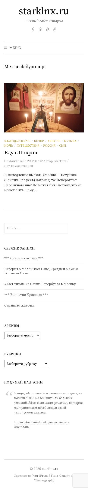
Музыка (70, 141)
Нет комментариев (18, 166)
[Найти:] (80, 47)
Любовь (53, 141)
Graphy (64, 476)
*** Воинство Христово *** (26, 295)
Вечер (39, 141)
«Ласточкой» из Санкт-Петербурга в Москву (40, 284)
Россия (49, 145)
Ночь (8, 145)
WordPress (40, 476)
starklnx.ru (44, 11)
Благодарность (17, 141)
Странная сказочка (19, 305)
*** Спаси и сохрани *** (23, 258)
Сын (62, 145)
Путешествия (28, 145)
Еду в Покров (20, 152)
